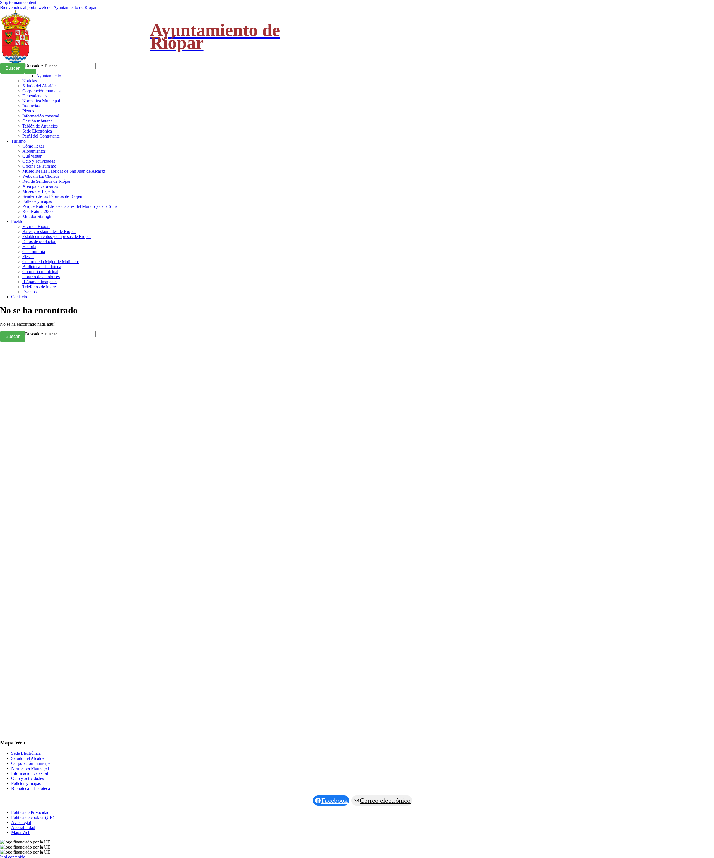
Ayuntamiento (48, 75)
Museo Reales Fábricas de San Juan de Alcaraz (63, 171)
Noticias (29, 80)
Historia (29, 246)
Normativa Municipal (41, 100)
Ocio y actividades (38, 161)
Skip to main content (18, 2)
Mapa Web (20, 832)
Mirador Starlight (37, 216)
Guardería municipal (40, 271)
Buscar (13, 68)
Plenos (28, 111)
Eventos (29, 291)
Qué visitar (32, 156)
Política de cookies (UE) (32, 817)
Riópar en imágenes (39, 281)
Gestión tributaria (37, 121)
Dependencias (34, 95)
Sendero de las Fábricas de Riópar (52, 196)
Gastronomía (33, 251)
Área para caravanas (40, 186)
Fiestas (28, 256)
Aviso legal (21, 822)
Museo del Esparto (38, 191)
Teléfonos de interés (39, 286)
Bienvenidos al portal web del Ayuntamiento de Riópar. (48, 7)
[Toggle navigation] (30, 71)
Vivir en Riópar (36, 226)
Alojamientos (34, 151)
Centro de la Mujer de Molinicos (50, 261)
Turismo (18, 141)
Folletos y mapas (37, 201)
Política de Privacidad (30, 812)
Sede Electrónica (37, 131)
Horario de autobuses (41, 276)
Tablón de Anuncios (40, 126)
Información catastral (40, 116)
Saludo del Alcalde (39, 85)
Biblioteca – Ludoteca (41, 266)
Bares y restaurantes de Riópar (49, 231)
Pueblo (17, 221)
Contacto (19, 296)
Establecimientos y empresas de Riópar (56, 236)
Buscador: (34, 65)
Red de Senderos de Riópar (46, 181)
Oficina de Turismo (39, 166)
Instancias (31, 106)
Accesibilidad (23, 827)
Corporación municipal (42, 90)
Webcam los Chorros (40, 176)
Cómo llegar (33, 146)
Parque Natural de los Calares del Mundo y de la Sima (70, 206)
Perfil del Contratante (41, 136)
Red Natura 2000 (37, 211)
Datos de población (39, 241)
